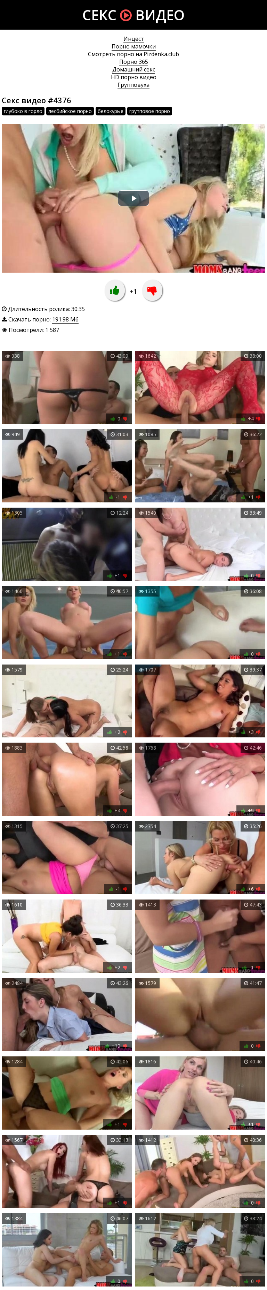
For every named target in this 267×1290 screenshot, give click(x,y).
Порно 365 (133, 62)
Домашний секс (133, 69)
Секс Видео (133, 14)
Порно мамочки (134, 46)
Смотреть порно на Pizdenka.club (133, 54)
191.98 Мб (65, 319)
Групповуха (133, 85)
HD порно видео (133, 77)
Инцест (133, 39)
